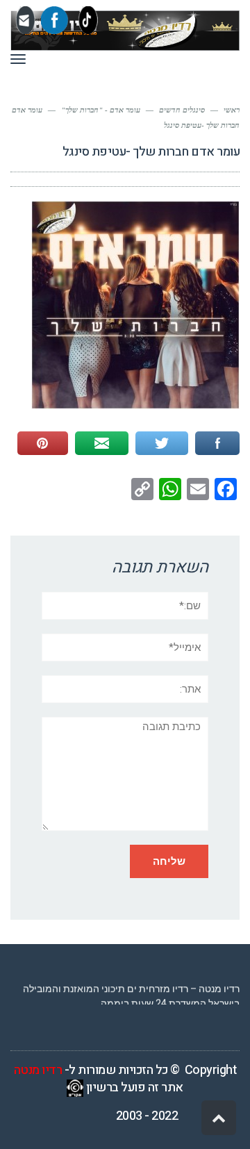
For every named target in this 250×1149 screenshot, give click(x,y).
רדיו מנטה (38, 1070)
